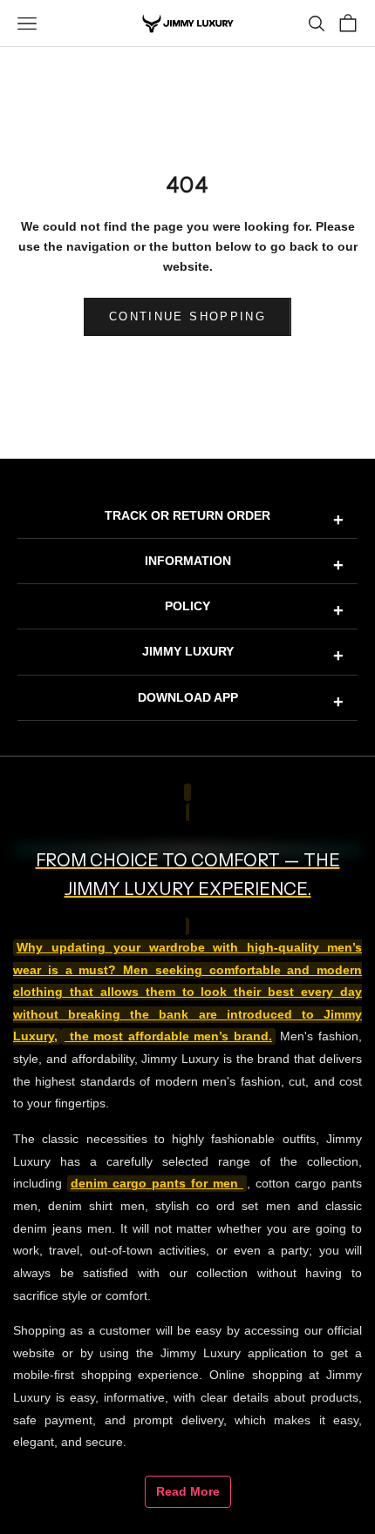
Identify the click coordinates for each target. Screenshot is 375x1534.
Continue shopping (187, 316)
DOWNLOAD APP (241, 700)
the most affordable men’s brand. (168, 1036)
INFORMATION (244, 564)
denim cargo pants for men (157, 1183)
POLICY (254, 609)
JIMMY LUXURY (243, 654)
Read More (188, 1491)
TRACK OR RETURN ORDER (224, 518)
